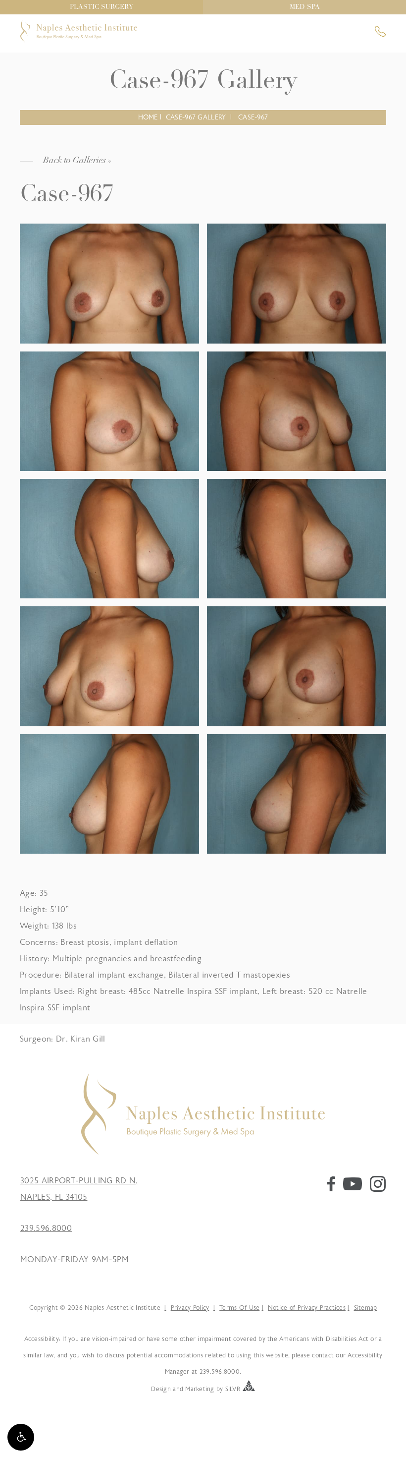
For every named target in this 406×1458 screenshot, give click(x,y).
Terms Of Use (239, 1307)
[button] (20, 1437)
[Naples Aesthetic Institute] (203, 1152)
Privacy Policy (190, 1307)
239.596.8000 (46, 1228)
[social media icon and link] (331, 1189)
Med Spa (305, 7)
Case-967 (253, 117)
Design (161, 1389)
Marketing (199, 1389)
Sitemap (365, 1307)
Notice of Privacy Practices (307, 1307)
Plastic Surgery (101, 7)
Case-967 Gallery (196, 117)
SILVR (233, 1389)
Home (148, 117)
